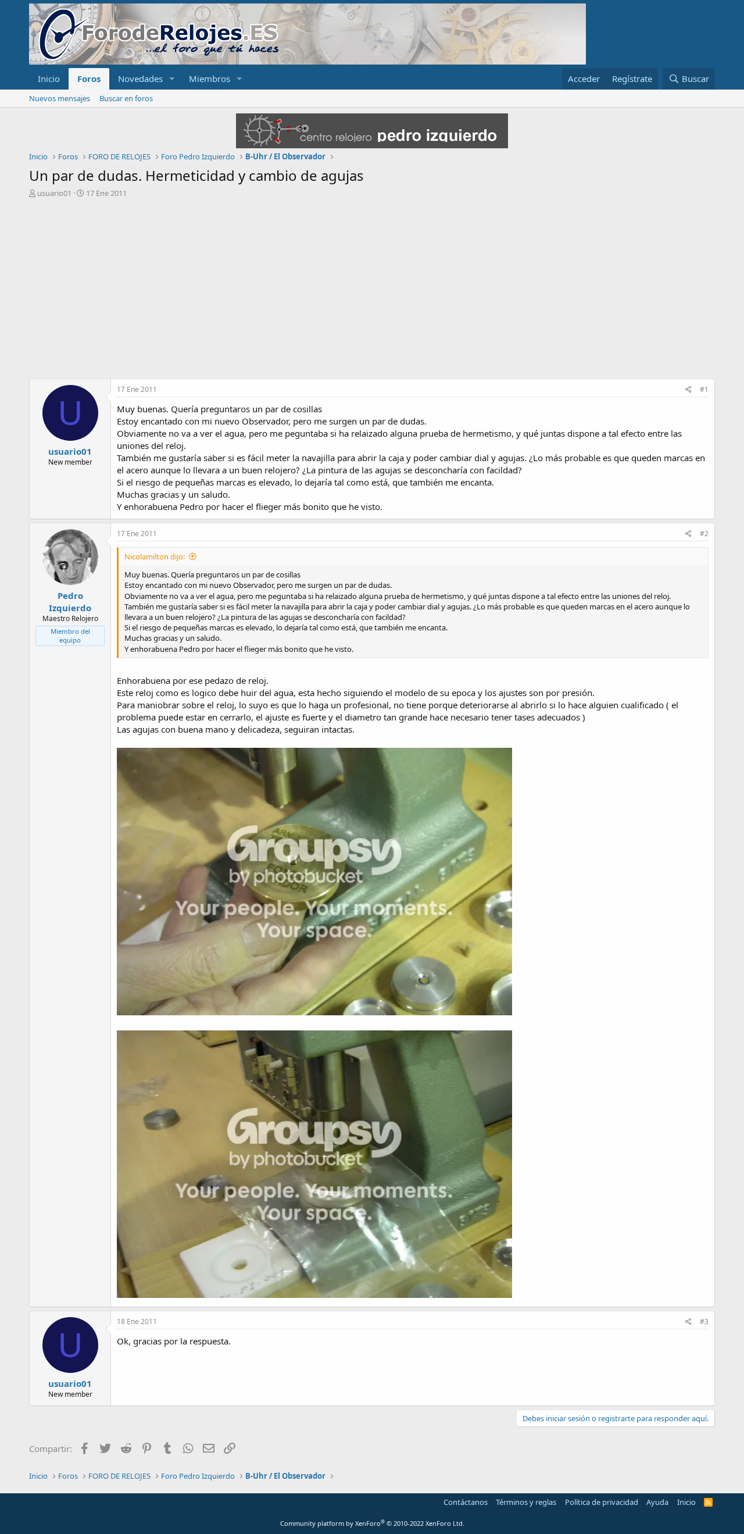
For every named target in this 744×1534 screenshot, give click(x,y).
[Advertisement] (372, 285)
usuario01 (54, 193)
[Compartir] (688, 390)
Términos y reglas (526, 1502)
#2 (704, 533)
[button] (172, 79)
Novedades (140, 78)
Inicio (49, 78)
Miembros (209, 78)
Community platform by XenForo (372, 1523)
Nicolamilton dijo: (154, 556)
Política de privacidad (601, 1502)
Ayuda (657, 1502)
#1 (704, 389)
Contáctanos (465, 1502)
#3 (704, 1321)
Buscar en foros (126, 98)
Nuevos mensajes (59, 98)
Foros (89, 78)
